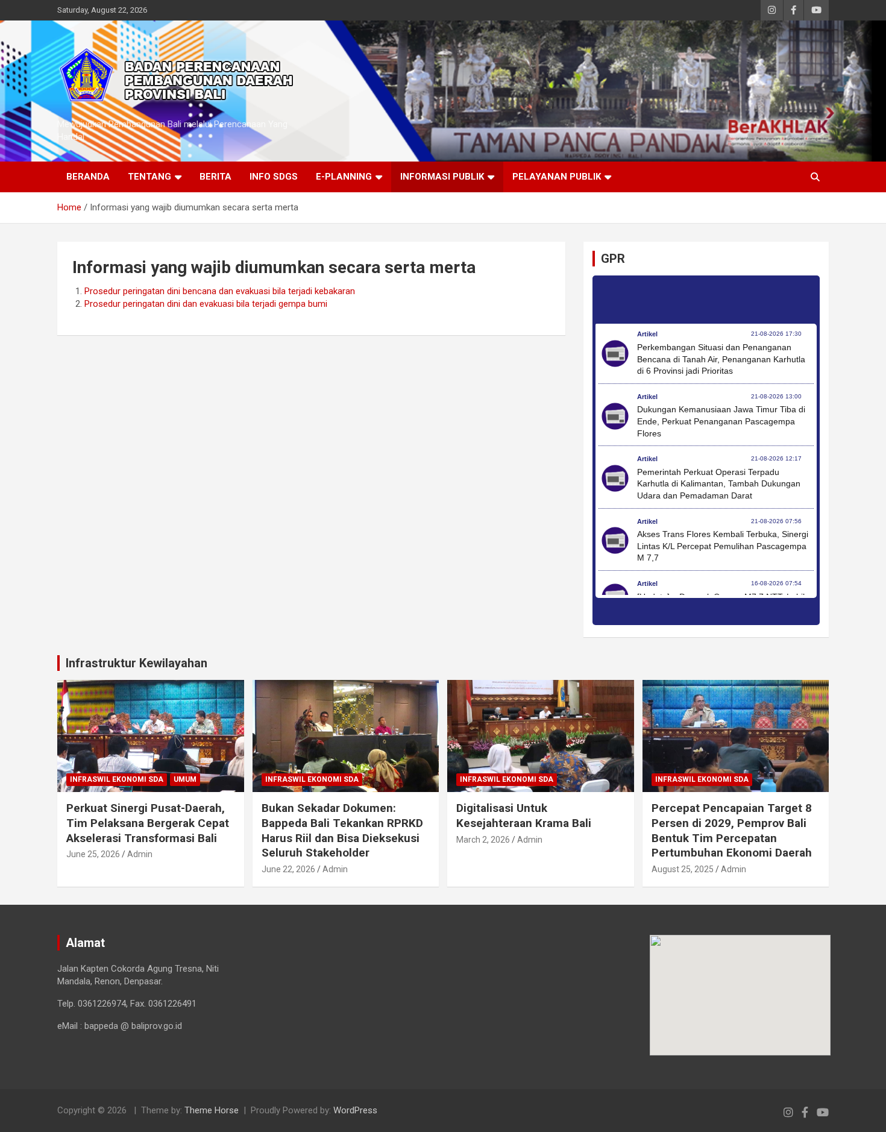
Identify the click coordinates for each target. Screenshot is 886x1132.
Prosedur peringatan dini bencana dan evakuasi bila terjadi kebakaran (219, 291)
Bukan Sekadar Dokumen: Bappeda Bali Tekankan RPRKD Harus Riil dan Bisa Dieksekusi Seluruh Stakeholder (342, 830)
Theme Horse (211, 1110)
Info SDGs (274, 176)
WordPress (355, 1110)
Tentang (149, 176)
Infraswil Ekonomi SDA (116, 779)
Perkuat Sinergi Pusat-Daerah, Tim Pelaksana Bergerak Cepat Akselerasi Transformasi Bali (147, 822)
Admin (139, 854)
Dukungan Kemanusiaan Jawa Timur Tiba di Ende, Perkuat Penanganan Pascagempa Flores (721, 421)
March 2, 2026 (483, 839)
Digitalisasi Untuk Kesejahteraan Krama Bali (523, 815)
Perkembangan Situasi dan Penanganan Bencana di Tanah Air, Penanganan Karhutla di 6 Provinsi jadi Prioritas (721, 359)
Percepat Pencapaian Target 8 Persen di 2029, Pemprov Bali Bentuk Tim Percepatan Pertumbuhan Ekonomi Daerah (732, 830)
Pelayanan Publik (556, 176)
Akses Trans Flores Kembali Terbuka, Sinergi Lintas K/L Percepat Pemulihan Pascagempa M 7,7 (722, 545)
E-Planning (344, 176)
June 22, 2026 (288, 869)
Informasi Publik (442, 176)
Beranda (88, 176)
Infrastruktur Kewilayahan (136, 663)
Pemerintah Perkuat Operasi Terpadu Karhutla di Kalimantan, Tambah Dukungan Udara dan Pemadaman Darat (718, 483)
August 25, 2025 (683, 869)
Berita (215, 176)
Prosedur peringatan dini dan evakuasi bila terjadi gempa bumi (205, 303)
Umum (185, 779)
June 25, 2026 (93, 854)
